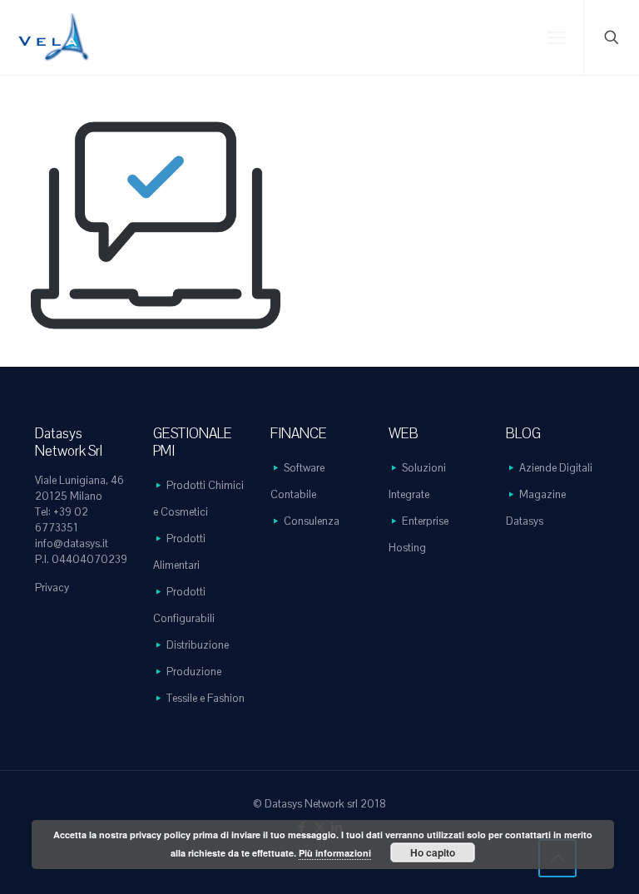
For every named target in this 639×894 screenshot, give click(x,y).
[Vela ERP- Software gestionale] (54, 37)
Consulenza (311, 521)
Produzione (193, 671)
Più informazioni (335, 853)
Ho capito (432, 852)
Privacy (52, 587)
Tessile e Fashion (205, 698)
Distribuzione (197, 645)
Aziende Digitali (555, 468)
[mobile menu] (556, 37)
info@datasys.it (71, 543)
